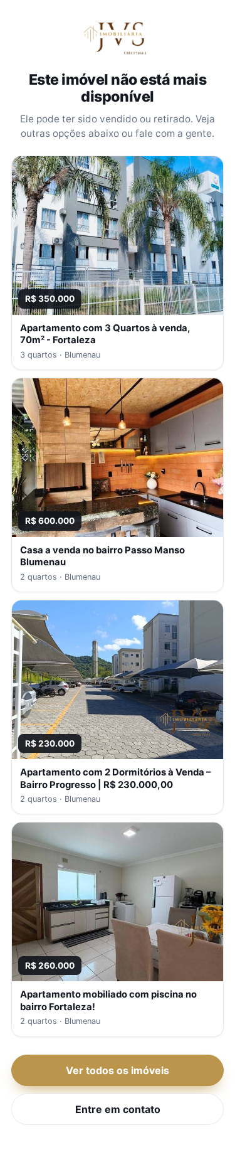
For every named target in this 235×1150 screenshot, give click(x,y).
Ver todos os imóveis (117, 1070)
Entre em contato (117, 1109)
